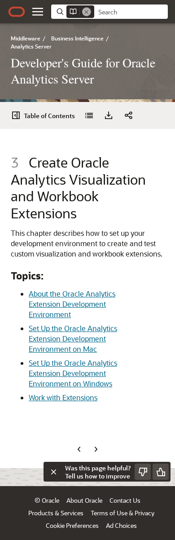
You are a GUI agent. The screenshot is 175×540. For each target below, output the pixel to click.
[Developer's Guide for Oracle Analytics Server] (89, 115)
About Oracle (84, 500)
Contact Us (124, 500)
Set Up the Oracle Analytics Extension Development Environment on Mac (73, 338)
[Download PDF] (109, 115)
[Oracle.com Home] (16, 11)
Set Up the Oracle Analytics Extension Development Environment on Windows (73, 373)
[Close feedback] (53, 472)
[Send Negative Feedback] (143, 472)
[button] (37, 12)
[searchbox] (131, 12)
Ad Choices (121, 525)
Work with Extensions (63, 397)
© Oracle (47, 500)
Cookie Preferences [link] (72, 525)
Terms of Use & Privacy (122, 513)
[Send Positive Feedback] (161, 472)
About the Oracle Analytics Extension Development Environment (72, 304)
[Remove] (87, 12)
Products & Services (55, 513)
